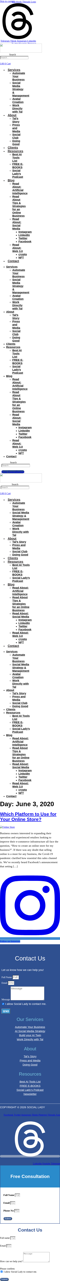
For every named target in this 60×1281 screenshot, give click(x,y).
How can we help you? (11, 1261)
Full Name (7, 977)
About (12, 115)
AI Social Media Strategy (30, 1031)
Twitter (22, 238)
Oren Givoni (7, 1111)
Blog (11, 180)
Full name (5, 1238)
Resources (15, 151)
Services (14, 69)
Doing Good (16, 142)
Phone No (8, 1210)
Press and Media (16, 128)
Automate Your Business (30, 1027)
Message (6, 999)
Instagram (25, 231)
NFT (21, 257)
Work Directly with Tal (17, 108)
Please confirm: (7, 1268)
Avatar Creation (18, 100)
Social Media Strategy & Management (20, 89)
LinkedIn (24, 235)
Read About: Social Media (16, 224)
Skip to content (7, 1)
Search (12, 54)
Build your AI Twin (30, 1035)
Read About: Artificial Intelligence (20, 188)
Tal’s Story (15, 120)
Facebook (24, 241)
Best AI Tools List (17, 157)
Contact (13, 261)
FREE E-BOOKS (17, 166)
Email (5, 983)
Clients (13, 147)
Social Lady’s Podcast (17, 173)
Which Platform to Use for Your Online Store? (28, 817)
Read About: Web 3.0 (17, 248)
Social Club (16, 136)
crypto (22, 254)
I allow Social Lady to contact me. (25, 1003)
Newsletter (30, 1094)
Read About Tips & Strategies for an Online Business (19, 206)
